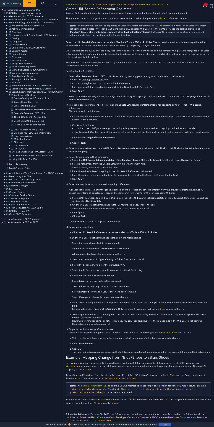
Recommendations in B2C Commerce (31, 85)
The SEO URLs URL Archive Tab (30, 117)
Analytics (16, 31)
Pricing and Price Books (24, 79)
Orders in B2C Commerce (25, 72)
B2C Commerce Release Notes (25, 13)
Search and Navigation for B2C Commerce (34, 88)
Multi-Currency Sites (19, 168)
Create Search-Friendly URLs (28, 129)
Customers (17, 57)
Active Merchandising (23, 28)
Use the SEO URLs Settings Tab (30, 124)
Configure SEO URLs (24, 95)
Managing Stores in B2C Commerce (30, 69)
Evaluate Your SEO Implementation (32, 132)
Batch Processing (18, 164)
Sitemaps (18, 142)
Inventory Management (24, 66)
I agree (165, 424)
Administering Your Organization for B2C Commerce (36, 173)
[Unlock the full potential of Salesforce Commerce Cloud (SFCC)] (11, 3)
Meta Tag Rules (22, 139)
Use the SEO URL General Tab (29, 120)
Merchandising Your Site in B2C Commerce (31, 22)
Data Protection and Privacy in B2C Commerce (33, 19)
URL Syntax (20, 148)
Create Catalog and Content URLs (31, 98)
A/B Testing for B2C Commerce (28, 25)
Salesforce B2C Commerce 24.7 (23, 9)
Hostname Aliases (23, 136)
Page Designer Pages (22, 76)
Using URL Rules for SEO (24, 159)
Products (16, 82)
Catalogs (16, 38)
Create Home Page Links (26, 102)
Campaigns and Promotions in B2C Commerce (36, 35)
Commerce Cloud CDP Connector (29, 47)
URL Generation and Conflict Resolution (32, 155)
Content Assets (19, 50)
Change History (19, 44)
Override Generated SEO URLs (29, 113)
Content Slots (19, 54)
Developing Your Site (20, 176)
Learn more (151, 424)
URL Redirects (21, 145)
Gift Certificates (19, 60)
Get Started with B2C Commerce (26, 16)
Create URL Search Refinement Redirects (35, 109)
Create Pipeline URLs (25, 105)
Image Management (22, 63)
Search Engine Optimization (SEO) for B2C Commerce (40, 91)
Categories (17, 41)
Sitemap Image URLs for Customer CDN (32, 151)
